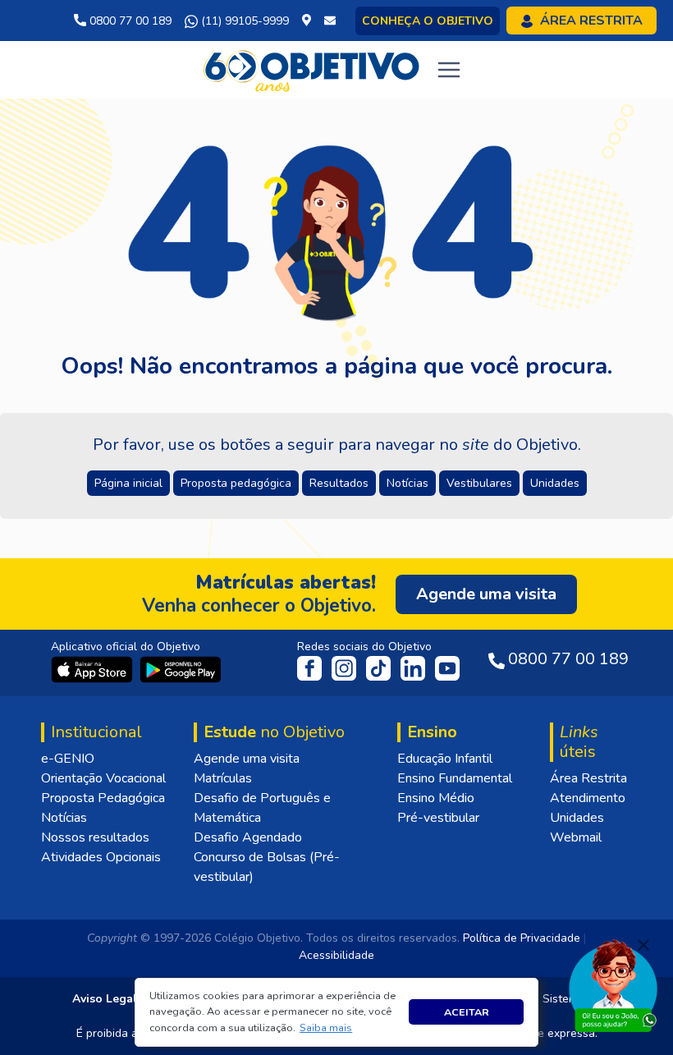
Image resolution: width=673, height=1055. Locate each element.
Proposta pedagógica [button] (236, 483)
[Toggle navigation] (449, 70)
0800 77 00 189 (129, 21)
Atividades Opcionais (101, 857)
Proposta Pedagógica (103, 798)
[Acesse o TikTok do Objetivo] (380, 667)
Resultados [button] (339, 483)
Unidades (577, 818)
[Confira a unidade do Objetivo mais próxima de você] (310, 21)
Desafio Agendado (248, 837)
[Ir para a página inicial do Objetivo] (312, 69)
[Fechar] (643, 945)
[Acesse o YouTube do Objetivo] (447, 667)
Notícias (64, 818)
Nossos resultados (95, 837)
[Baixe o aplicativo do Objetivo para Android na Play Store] (181, 669)
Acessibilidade (336, 955)
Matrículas (223, 778)
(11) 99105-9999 (243, 21)
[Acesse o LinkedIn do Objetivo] (414, 667)
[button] (326, 1028)
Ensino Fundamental (454, 778)
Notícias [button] (407, 483)
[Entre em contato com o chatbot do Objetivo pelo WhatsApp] (613, 984)
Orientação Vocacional (103, 778)
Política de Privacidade (521, 938)
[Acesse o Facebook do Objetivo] (312, 667)
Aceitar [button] (466, 1012)
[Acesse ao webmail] (330, 21)
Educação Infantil (444, 759)
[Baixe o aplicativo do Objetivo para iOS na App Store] (93, 669)
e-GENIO (67, 759)
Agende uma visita (247, 759)
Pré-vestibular (438, 818)
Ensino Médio (435, 798)
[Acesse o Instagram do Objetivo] (345, 667)
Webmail (576, 837)
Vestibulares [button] (479, 483)
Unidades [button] (554, 483)
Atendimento (587, 798)
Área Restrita (588, 778)
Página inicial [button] (128, 483)
